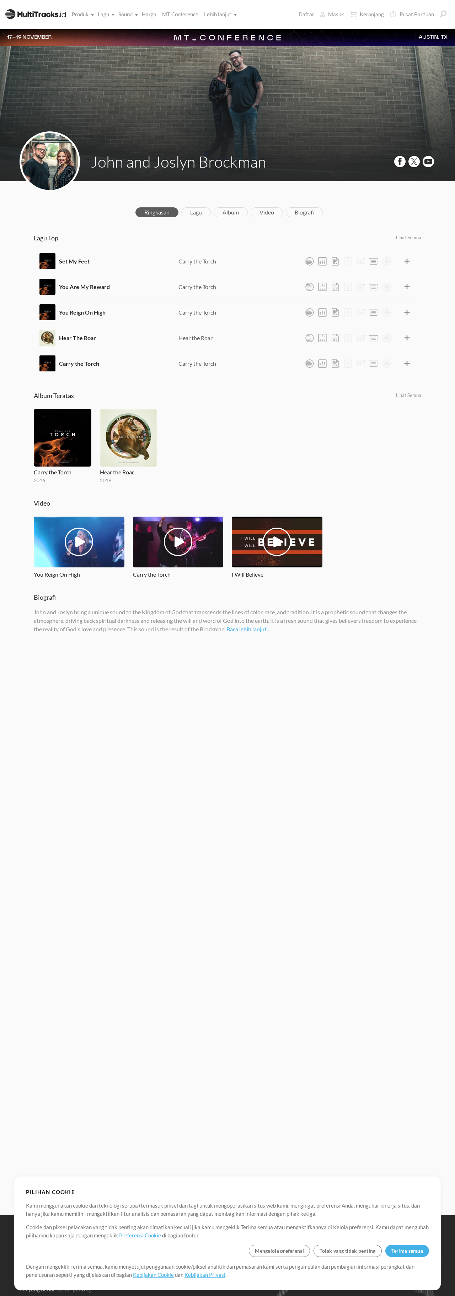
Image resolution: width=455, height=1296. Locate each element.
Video (266, 212)
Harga (149, 14)
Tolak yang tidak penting (348, 1251)
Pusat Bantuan (417, 14)
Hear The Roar (77, 337)
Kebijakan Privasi (204, 1275)
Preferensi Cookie (140, 1235)
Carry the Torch (197, 261)
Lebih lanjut (217, 14)
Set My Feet (74, 261)
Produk (80, 14)
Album (231, 212)
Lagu (103, 14)
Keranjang (372, 14)
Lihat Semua (408, 237)
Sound (125, 14)
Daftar (306, 14)
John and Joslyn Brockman (178, 161)
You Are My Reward (84, 286)
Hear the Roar (195, 337)
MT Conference (180, 14)
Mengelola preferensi (279, 1251)
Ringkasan (157, 212)
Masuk (336, 14)
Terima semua (407, 1251)
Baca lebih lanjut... (248, 629)
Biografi (304, 212)
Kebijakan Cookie (153, 1275)
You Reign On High (82, 312)
